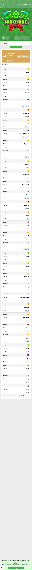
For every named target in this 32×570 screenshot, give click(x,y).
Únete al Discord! (23, 56)
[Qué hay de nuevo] (3, 38)
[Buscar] (7, 38)
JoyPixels (21, 395)
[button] (3, 4)
